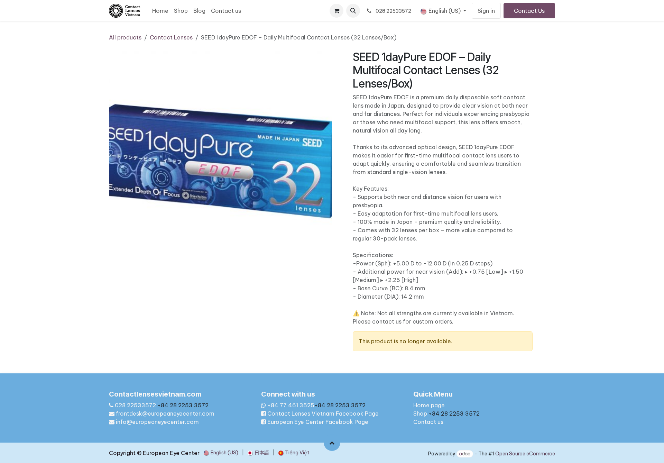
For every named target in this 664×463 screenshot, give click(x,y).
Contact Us (529, 10)
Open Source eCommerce (525, 454)
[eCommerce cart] (336, 11)
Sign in (486, 10)
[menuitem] (160, 11)
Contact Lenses (171, 37)
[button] (353, 11)
